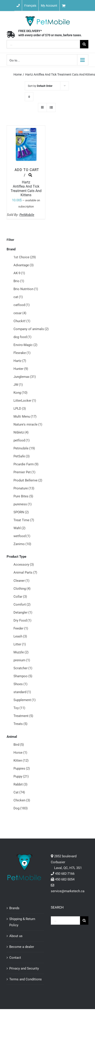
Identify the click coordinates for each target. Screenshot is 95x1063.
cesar (19, 313)
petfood (21, 440)
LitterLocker (24, 401)
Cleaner (21, 581)
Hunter (20, 369)
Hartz (19, 361)
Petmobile (24, 448)
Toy (19, 708)
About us (16, 936)
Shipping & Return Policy (22, 922)
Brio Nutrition (25, 289)
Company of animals (31, 329)
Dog (20, 808)
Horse (20, 753)
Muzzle (20, 652)
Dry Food (22, 620)
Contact (15, 958)
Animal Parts (25, 572)
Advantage (23, 265)
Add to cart (27, 170)
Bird (18, 745)
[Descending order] (29, 96)
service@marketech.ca (67, 891)
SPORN (21, 512)
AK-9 (19, 273)
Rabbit (20, 784)
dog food (22, 337)
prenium (21, 660)
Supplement (24, 700)
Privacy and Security (24, 968)
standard (22, 692)
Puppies (21, 768)
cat (18, 297)
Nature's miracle (27, 424)
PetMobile (26, 215)
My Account (49, 5)
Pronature (23, 488)
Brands (14, 908)
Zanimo (22, 544)
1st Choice (24, 257)
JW (18, 385)
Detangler (22, 612)
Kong (20, 393)
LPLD (19, 409)
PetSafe (21, 456)
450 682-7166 (64, 874)
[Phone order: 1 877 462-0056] (18, 5)
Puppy (21, 776)
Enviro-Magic (25, 345)
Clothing (21, 589)
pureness (22, 504)
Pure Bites (23, 496)
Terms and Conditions (25, 979)
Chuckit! (21, 321)
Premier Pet (24, 472)
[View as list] (51, 107)
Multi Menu (24, 416)
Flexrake (21, 353)
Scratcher (22, 668)
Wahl (19, 528)
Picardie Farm (25, 464)
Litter (19, 644)
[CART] (77, 5)
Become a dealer (21, 947)
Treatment (23, 716)
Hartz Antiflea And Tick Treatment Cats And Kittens (26, 188)
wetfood (21, 536)
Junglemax (24, 377)
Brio (18, 281)
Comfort (21, 605)
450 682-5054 (64, 879)
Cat (19, 792)
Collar (20, 597)
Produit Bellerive (27, 480)
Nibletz (20, 432)
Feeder (20, 628)
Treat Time (23, 520)
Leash (20, 636)
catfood (21, 305)
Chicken (21, 800)
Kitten (20, 761)
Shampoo (22, 676)
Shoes (20, 684)
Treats (20, 724)
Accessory (23, 565)
